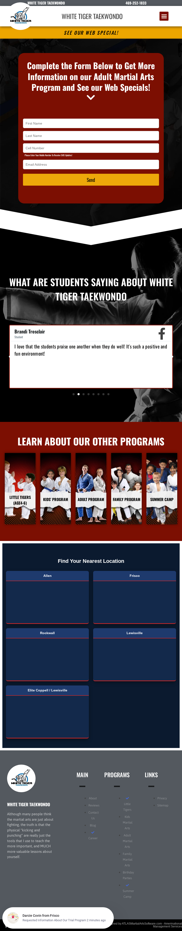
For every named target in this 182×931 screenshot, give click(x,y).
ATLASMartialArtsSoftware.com (142, 923)
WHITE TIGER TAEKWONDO (92, 16)
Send (91, 179)
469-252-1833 (136, 2)
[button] (163, 16)
